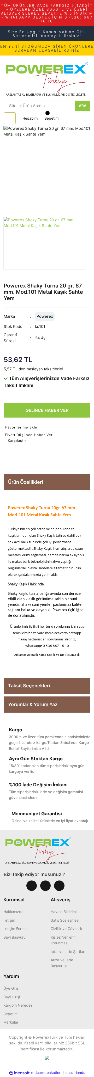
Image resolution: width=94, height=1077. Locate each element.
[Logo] (47, 77)
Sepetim (10, 1014)
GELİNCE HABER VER (47, 410)
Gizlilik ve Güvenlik (66, 928)
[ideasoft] (19, 1073)
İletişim (9, 920)
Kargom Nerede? (17, 1005)
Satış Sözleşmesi (65, 920)
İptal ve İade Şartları (68, 951)
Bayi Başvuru (14, 937)
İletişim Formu (15, 928)
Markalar (10, 1022)
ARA (82, 105)
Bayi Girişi (11, 997)
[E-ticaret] (46, 1073)
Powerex (45, 316)
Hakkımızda (13, 911)
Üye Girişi (11, 988)
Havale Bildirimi (64, 911)
